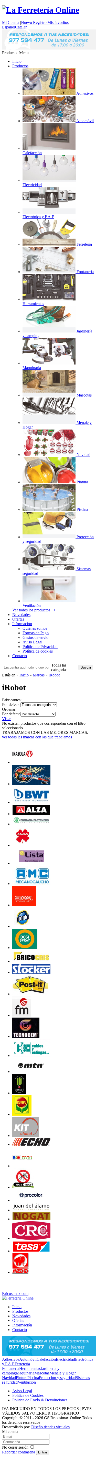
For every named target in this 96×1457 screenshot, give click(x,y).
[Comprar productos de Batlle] (19, 1093)
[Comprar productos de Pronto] (22, 926)
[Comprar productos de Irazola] (22, 762)
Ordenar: (9, 709)
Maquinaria (25, 1373)
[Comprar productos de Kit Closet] (25, 1135)
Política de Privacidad (40, 646)
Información (22, 624)
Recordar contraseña (18, 1452)
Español (8, 27)
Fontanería (10, 1368)
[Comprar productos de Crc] (31, 1238)
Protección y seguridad (57, 1377)
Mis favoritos (58, 22)
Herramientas (30, 1368)
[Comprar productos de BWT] (31, 802)
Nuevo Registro (34, 22)
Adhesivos (10, 1359)
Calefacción (46, 1359)
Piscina (33, 1377)
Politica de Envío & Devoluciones (39, 1400)
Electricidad (65, 1359)
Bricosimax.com (15, 1293)
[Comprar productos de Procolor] (31, 1200)
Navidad (9, 1377)
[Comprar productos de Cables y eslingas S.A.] (31, 1055)
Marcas (39, 675)
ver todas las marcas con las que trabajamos (37, 737)
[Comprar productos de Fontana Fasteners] (31, 824)
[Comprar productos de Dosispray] (24, 947)
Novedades (21, 614)
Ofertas (18, 619)
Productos (20, 66)
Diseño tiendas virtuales (50, 1427)
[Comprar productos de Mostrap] (23, 1187)
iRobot (54, 675)
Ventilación (27, 1382)
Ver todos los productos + (34, 610)
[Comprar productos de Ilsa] (22, 845)
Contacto (19, 656)
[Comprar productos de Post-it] (30, 994)
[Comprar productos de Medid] (20, 1272)
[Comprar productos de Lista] (31, 863)
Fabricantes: (12, 700)
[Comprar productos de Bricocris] (31, 961)
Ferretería (22, 1364)
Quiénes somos (35, 628)
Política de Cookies (28, 1395)
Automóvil (28, 1359)
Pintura (21, 1377)
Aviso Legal (32, 642)
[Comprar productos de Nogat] (31, 1219)
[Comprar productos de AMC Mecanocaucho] (31, 883)
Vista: (6, 719)
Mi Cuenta (10, 22)
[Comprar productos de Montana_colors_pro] (31, 1071)
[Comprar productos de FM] (21, 1015)
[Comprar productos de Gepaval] (31, 784)
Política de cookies (38, 651)
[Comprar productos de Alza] (31, 814)
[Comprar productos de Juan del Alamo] (31, 1210)
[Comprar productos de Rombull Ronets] (22, 1166)
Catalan (21, 27)
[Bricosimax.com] (18, 1298)
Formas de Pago (36, 633)
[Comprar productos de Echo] (31, 1144)
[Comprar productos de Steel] (24, 905)
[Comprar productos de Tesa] (31, 1251)
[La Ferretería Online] (40, 9)
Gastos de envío (35, 637)
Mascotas (41, 1373)
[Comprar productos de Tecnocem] (25, 1036)
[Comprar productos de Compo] (21, 1114)
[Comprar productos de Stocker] (31, 972)
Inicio (17, 61)
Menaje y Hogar (62, 1373)
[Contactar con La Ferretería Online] (49, 48)
